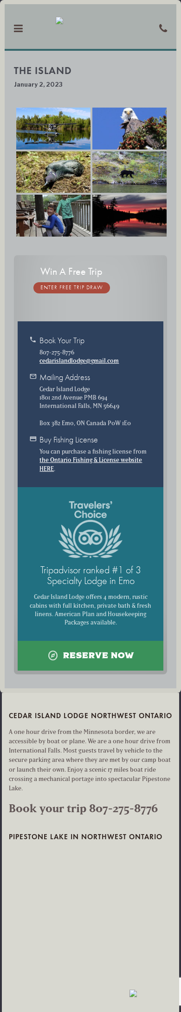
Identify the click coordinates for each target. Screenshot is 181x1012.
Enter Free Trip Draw (71, 288)
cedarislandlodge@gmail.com (79, 360)
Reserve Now (90, 655)
